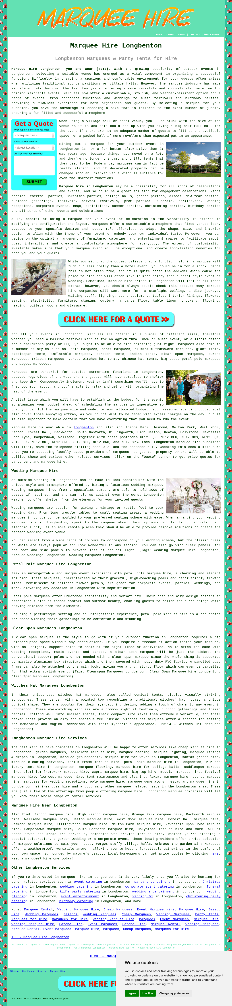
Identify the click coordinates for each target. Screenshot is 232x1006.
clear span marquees (182, 354)
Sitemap (14, 971)
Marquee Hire (191, 909)
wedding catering (76, 886)
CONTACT (195, 34)
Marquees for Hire (29, 919)
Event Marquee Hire (155, 909)
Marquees (186, 344)
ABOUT (181, 34)
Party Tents (207, 914)
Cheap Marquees (118, 909)
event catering (88, 882)
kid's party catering (80, 891)
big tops (169, 359)
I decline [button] (147, 993)
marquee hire (188, 442)
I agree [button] (132, 993)
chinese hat (133, 359)
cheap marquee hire (196, 747)
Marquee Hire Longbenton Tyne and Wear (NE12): (60, 69)
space (64, 136)
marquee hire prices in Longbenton (141, 281)
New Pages (28, 971)
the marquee (57, 409)
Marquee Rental (38, 909)
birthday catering (76, 901)
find (26, 814)
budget (142, 409)
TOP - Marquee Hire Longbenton (40, 937)
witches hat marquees (79, 695)
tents (54, 699)
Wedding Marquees (41, 914)
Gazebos (71, 914)
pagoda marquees (34, 364)
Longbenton (84, 427)
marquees (121, 452)
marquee (204, 261)
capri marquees (116, 349)
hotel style (191, 276)
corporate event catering (149, 886)
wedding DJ (142, 896)
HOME (159, 34)
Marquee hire (23, 427)
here (215, 853)
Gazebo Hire (70, 924)
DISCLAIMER (211, 34)
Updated (42, 971)
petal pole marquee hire (147, 573)
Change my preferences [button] (174, 993)
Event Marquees (174, 919)
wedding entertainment (153, 891)
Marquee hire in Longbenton (86, 186)
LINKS (170, 34)
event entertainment (80, 896)
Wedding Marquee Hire (78, 909)
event (72, 131)
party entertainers (152, 882)
